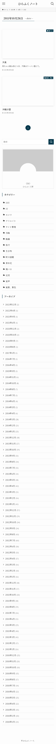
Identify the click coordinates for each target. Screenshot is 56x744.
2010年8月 (12, 679)
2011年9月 (11, 600)
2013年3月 (11, 491)
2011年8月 (11, 606)
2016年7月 (11, 358)
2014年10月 (12, 383)
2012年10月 (12, 522)
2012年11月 (12, 516)
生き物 (9, 251)
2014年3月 (12, 419)
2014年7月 (11, 395)
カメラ (9, 214)
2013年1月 (11, 504)
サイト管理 (11, 226)
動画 (8, 239)
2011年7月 (12, 612)
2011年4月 (12, 631)
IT (7, 208)
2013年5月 (11, 479)
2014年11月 (12, 377)
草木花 (9, 263)
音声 (8, 281)
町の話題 (10, 257)
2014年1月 (12, 431)
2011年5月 (12, 625)
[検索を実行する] (51, 142)
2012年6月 (12, 546)
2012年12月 (12, 510)
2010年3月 (12, 709)
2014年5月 (11, 407)
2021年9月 (11, 316)
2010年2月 (12, 715)
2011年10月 (12, 594)
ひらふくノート (28, 3)
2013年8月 (12, 461)
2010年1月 (12, 721)
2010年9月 (12, 673)
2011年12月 (12, 582)
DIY (8, 202)
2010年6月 (12, 691)
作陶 (8, 232)
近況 (8, 275)
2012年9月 (12, 528)
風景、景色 (11, 287)
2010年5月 (12, 697)
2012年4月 (12, 558)
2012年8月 (12, 534)
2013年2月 (12, 498)
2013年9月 (11, 455)
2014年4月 (11, 413)
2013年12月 (12, 437)
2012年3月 (12, 564)
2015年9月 (11, 371)
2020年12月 (12, 328)
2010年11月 (12, 661)
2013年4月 (12, 485)
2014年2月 (12, 425)
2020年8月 (11, 346)
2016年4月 (11, 365)
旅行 (8, 244)
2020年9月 (11, 340)
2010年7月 (12, 685)
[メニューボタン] (3, 3)
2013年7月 (11, 467)
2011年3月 (11, 637)
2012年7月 (12, 540)
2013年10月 (12, 449)
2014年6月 (11, 401)
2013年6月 (11, 473)
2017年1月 (11, 352)
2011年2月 (11, 643)
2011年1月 (11, 649)
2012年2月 (12, 570)
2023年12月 (12, 304)
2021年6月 (11, 322)
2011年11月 (12, 588)
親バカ (9, 269)
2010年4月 (12, 703)
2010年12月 (12, 655)
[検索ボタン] (52, 3)
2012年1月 (12, 576)
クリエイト (11, 220)
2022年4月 (11, 310)
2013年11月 (12, 443)
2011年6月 (11, 618)
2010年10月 (12, 667)
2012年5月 (12, 552)
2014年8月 (11, 389)
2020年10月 (12, 334)
